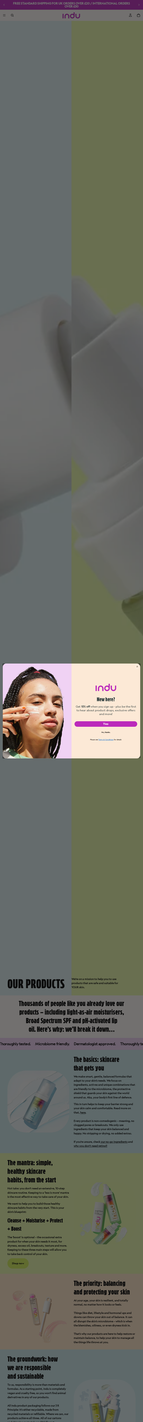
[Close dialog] (137, 666)
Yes (106, 724)
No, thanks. (105, 732)
